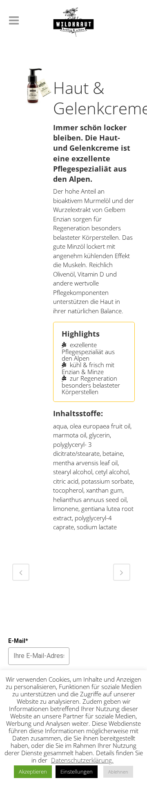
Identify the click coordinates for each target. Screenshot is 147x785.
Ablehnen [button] (118, 772)
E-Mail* (18, 641)
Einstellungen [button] (76, 771)
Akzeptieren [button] (33, 771)
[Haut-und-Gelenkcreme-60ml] (32, 89)
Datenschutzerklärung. (82, 760)
